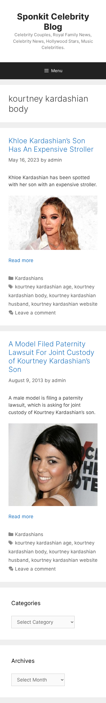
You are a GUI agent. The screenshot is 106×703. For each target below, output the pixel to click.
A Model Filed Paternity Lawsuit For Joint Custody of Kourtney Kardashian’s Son (51, 357)
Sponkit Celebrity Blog (53, 21)
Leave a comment (35, 313)
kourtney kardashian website (64, 304)
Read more (20, 260)
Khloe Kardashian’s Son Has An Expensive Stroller (51, 144)
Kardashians (29, 278)
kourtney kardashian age (43, 287)
